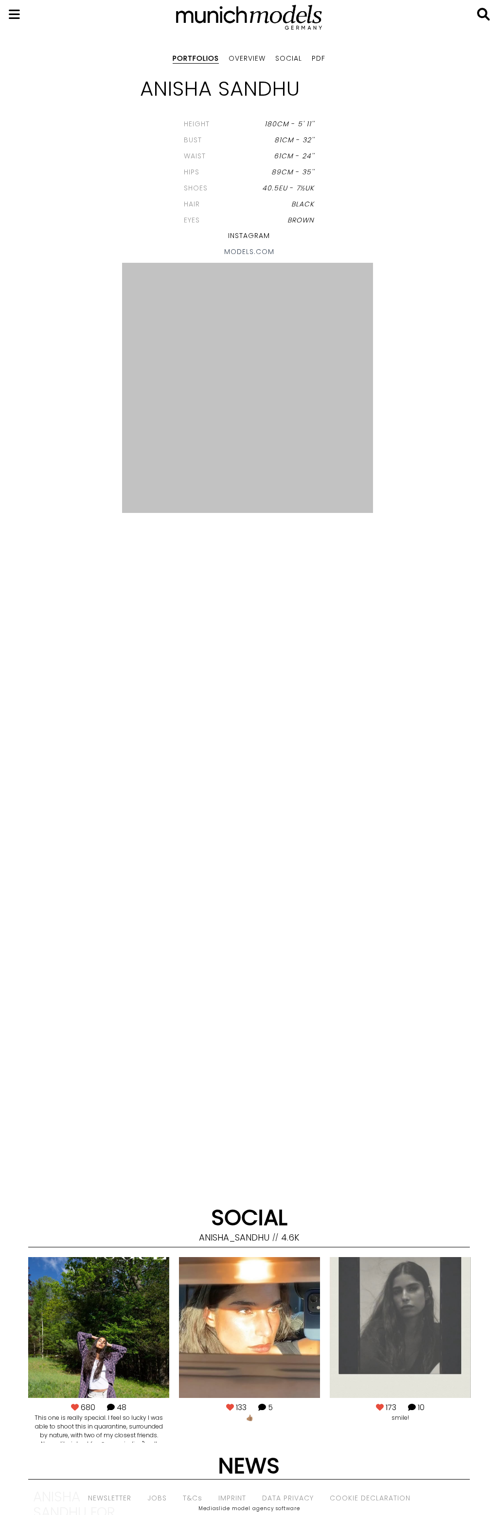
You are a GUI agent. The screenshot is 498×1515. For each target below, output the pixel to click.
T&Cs (192, 1498)
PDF (318, 58)
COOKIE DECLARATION (370, 1498)
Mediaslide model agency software (249, 1508)
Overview (247, 58)
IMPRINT (232, 1498)
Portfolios (196, 58)
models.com (249, 251)
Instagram (249, 235)
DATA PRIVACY (288, 1498)
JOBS (157, 1498)
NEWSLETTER (109, 1498)
